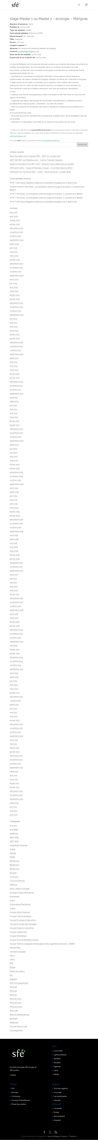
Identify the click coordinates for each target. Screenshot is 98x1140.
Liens (56, 1070)
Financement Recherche (20, 904)
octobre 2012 (15, 732)
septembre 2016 (16, 610)
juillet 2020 (14, 445)
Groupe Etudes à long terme (22, 928)
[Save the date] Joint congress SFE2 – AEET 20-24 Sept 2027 (35, 156)
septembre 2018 (16, 531)
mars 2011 (14, 779)
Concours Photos (17, 881)
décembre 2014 (16, 657)
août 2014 (14, 673)
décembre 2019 (16, 472)
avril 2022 (14, 366)
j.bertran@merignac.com (28, 51)
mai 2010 (13, 811)
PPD (11, 963)
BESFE (12, 857)
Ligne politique (60, 1055)
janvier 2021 (14, 425)
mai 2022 (13, 362)
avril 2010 (14, 815)
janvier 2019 (15, 516)
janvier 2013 (14, 720)
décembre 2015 (16, 630)
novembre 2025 (16, 232)
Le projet (57, 1092)
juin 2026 (13, 212)
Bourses (13, 873)
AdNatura (14, 833)
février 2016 (14, 622)
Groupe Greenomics (18, 932)
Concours (14, 877)
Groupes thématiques (20, 1100)
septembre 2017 (16, 571)
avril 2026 (14, 216)
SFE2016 (13, 987)
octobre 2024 (15, 271)
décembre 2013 (16, 697)
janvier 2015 (14, 653)
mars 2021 (14, 417)
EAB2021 (13, 885)
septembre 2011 (16, 767)
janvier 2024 (15, 299)
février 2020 (15, 464)
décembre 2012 (16, 724)
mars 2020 (14, 460)
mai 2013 (13, 712)
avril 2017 (13, 586)
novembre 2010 (16, 795)
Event (12, 900)
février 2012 (14, 748)
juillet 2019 (14, 492)
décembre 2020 (16, 429)
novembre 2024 (16, 268)
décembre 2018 (16, 519)
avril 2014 (14, 685)
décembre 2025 (16, 228)
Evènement (14, 896)
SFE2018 (13, 991)
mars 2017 (14, 590)
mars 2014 (14, 689)
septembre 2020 (17, 441)
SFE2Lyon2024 (16, 1007)
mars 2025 (14, 256)
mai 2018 (13, 543)
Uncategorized (16, 1030)
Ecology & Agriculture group (22, 893)
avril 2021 (13, 413)
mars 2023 (14, 330)
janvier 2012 (14, 752)
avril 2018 (14, 547)
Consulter (58, 1108)
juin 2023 (13, 319)
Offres (12, 959)
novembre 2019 (16, 476)
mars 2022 (14, 370)
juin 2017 (13, 579)
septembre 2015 (16, 642)
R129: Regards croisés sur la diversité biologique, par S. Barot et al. (49, 183)
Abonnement (59, 1116)
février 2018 (14, 555)
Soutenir (57, 1063)
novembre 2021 (16, 386)
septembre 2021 (16, 393)
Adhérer (57, 1059)
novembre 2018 (16, 523)
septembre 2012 (16, 736)
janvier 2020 (15, 468)
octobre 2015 (15, 638)
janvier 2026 (15, 224)
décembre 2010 (16, 791)
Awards (13, 853)
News (12, 955)
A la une (13, 826)
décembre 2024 (16, 264)
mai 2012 (13, 744)
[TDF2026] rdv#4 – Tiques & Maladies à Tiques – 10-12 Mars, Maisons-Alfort (41, 168)
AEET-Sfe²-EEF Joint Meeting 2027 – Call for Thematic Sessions (36, 160)
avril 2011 (13, 775)
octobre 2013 (15, 701)
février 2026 (15, 220)
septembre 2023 (16, 315)
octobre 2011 (15, 764)
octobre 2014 (15, 665)
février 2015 (14, 649)
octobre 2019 (15, 480)
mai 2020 (13, 453)
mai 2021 (13, 409)
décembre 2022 (16, 342)
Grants (12, 908)
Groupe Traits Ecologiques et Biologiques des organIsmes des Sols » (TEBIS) (42, 944)
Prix (11, 975)
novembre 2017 (16, 567)
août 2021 (14, 397)
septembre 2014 (16, 669)
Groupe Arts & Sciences (20, 912)
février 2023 (14, 334)
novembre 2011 (16, 760)
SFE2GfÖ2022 (15, 1003)
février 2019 (14, 512)
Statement (14, 1022)
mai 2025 (13, 252)
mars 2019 (14, 508)
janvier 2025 (15, 260)
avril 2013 (13, 716)
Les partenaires (60, 1096)
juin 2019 (13, 496)
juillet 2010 (14, 803)
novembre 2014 (16, 661)
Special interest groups (19, 1015)
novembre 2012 (16, 728)
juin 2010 (13, 807)
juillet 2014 (14, 677)
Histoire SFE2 (15, 948)
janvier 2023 (15, 338)
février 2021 (14, 421)
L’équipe (57, 1100)
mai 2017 (13, 582)
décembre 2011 (16, 756)
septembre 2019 (16, 484)
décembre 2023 (16, 303)
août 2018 (14, 535)
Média (56, 1074)
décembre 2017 (16, 563)
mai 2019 (13, 500)
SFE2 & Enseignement (19, 983)
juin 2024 (13, 283)
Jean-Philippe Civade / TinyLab (61, 1136)
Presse (12, 967)
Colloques (15, 1096)
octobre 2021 (15, 390)
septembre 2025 (16, 240)
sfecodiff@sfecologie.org (51, 140)
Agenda (57, 1066)
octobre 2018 (15, 527)
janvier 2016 (15, 626)
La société (58, 1051)
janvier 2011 (14, 787)
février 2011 (14, 783)
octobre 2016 (15, 606)
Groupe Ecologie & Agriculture (23, 920)
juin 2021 (13, 405)
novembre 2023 (16, 307)
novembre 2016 (16, 602)
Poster (56, 1112)
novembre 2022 (16, 346)
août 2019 (14, 488)
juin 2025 (13, 248)
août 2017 (14, 575)
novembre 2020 (16, 433)
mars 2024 (14, 291)
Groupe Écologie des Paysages (23, 924)
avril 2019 (14, 504)
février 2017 (14, 594)
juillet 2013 (14, 704)
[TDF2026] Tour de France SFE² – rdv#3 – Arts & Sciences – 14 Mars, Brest (40, 172)
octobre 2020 (15, 437)
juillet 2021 (14, 401)
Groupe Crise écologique (20, 916)
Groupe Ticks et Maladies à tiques (24, 940)
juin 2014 (13, 681)
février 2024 (15, 295)
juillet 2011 (14, 771)
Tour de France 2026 (18, 1026)
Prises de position (17, 971)
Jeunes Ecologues (17, 952)
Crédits (13, 1075)
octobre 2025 (15, 236)
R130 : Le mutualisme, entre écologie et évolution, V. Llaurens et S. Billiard (51, 194)
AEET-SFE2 (14, 837)
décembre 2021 (16, 382)
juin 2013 (13, 708)
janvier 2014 (15, 693)
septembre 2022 (16, 354)
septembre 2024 (17, 275)
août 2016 (14, 614)
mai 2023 (13, 323)
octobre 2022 (15, 350)
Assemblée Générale (18, 845)
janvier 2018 (15, 559)
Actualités (14, 830)
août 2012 (14, 740)
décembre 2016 (16, 598)
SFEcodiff (14, 1011)
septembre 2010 (16, 799)
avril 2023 (14, 327)
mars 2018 (14, 551)
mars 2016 (14, 618)
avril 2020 (14, 456)
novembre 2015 (16, 634)
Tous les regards (61, 1088)
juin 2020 (13, 449)
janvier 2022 (15, 378)
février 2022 (14, 374)
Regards (13, 979)
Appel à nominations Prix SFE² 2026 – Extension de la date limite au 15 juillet (42, 164)
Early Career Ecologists (20, 889)
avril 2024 (14, 287)
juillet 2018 (14, 539)
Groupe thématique (18, 936)
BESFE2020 (14, 861)
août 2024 (14, 279)
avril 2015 (13, 645)
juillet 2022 (14, 358)
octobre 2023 (15, 311)
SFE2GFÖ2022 (16, 999)
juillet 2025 (14, 244)
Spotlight (14, 1018)
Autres (12, 849)
